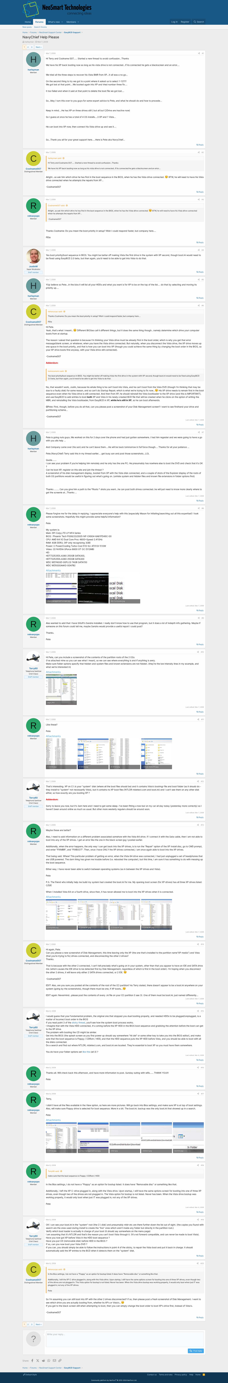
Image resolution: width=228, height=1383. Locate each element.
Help (191, 1374)
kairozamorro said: (56, 371)
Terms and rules (165, 1374)
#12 (202, 781)
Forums (39, 22)
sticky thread (78, 1022)
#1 (203, 53)
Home (28, 22)
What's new (54, 22)
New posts (27, 27)
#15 (202, 1011)
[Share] (199, 53)
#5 (203, 279)
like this (87, 1051)
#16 (202, 1067)
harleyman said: (55, 158)
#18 (202, 1165)
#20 (202, 1263)
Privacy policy (181, 1374)
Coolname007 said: (56, 205)
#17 (202, 1094)
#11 (202, 719)
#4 (203, 250)
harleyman (29, 42)
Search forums (40, 27)
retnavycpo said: (55, 311)
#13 (202, 825)
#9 (203, 618)
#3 (203, 199)
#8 (203, 508)
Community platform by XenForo (114, 1380)
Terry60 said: (53, 1171)
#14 (202, 944)
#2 (203, 152)
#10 (202, 652)
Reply (201, 145)
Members (71, 22)
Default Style (31, 1374)
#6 (203, 305)
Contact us (152, 1374)
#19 (202, 1220)
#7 (203, 432)
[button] (62, 22)
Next (38, 47)
